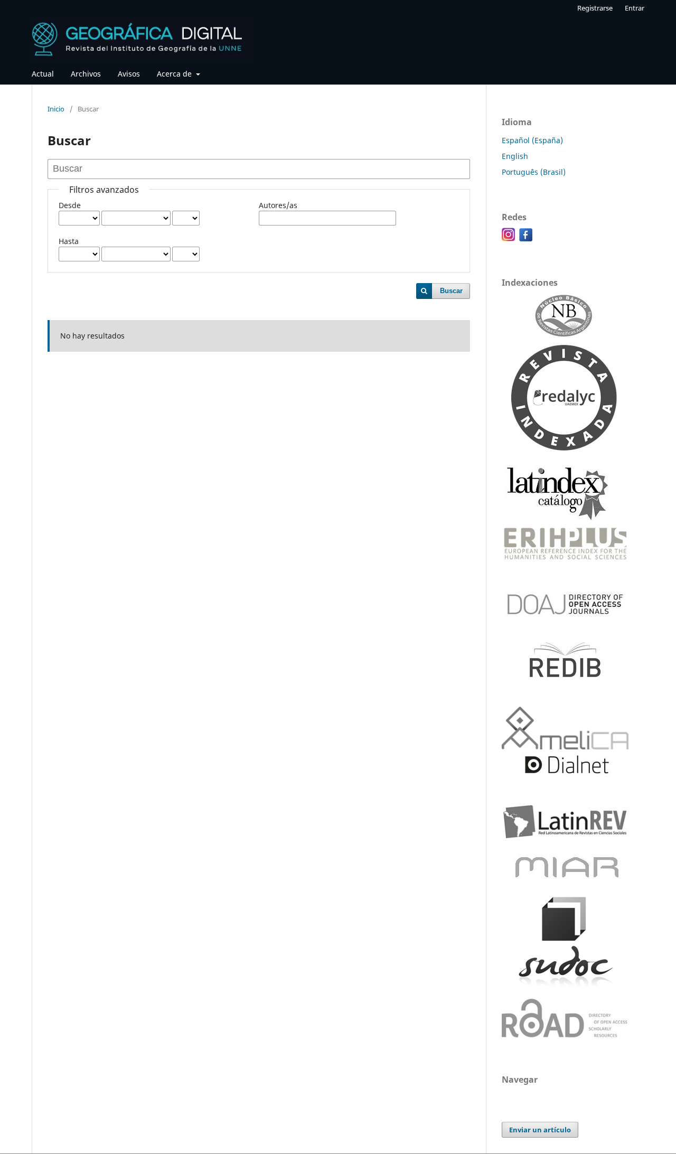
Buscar (451, 291)
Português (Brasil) (534, 172)
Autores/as (278, 205)
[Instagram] (508, 238)
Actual (43, 74)
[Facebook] (525, 238)
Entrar (634, 8)
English (515, 156)
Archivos (86, 74)
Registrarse (595, 8)
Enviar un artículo (540, 1129)
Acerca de (175, 74)
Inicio (56, 109)
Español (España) (532, 140)
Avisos (129, 74)
